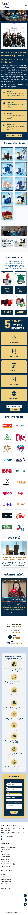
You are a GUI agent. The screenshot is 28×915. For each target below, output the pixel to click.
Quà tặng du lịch (5, 861)
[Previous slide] (2, 15)
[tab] (13, 23)
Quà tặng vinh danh (5, 849)
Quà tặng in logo (5, 854)
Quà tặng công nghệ (5, 856)
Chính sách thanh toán (6, 879)
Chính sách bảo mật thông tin (8, 884)
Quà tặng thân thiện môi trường (8, 847)
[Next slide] (25, 15)
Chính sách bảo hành (6, 881)
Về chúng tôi (4, 874)
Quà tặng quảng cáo (5, 852)
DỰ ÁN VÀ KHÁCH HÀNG (14, 406)
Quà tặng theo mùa (5, 866)
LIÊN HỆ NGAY (14, 409)
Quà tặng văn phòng (5, 859)
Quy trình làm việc (5, 877)
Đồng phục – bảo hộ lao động (8, 864)
